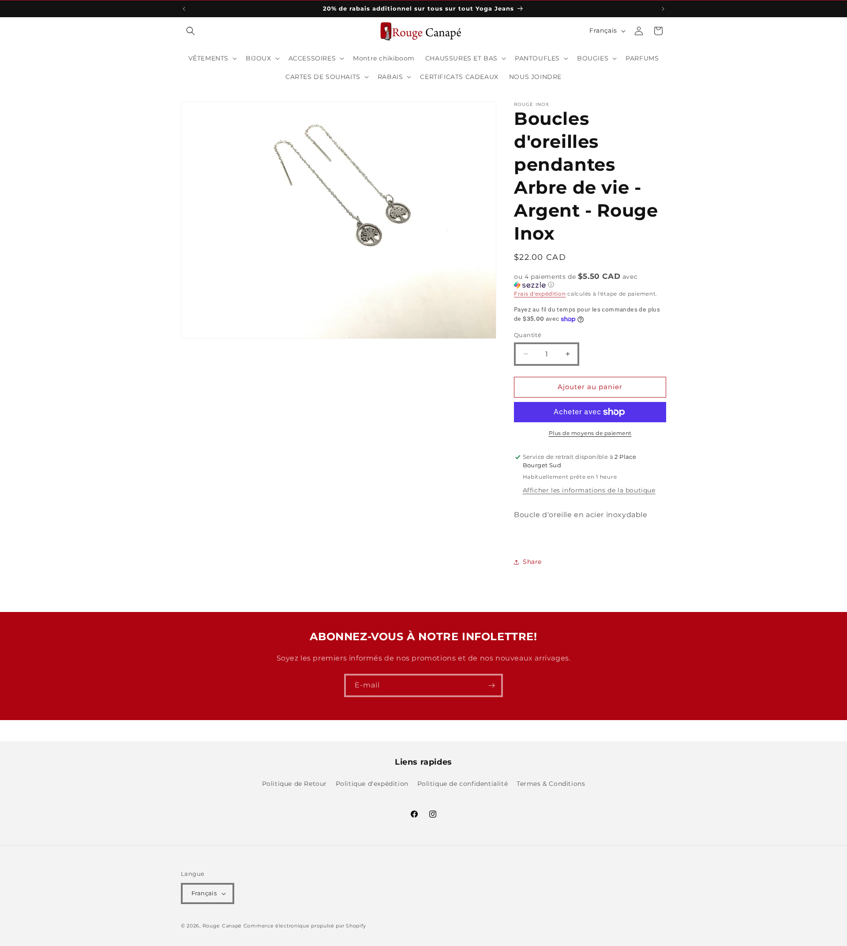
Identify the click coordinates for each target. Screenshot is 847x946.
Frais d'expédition (540, 293)
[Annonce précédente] (184, 8)
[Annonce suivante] (663, 8)
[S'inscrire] (491, 685)
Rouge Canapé (223, 926)
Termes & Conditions (551, 784)
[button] (190, 31)
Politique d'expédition (372, 784)
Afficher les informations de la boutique (589, 490)
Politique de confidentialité (462, 784)
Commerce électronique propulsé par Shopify (305, 926)
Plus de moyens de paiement (590, 433)
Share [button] (532, 562)
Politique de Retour (294, 784)
